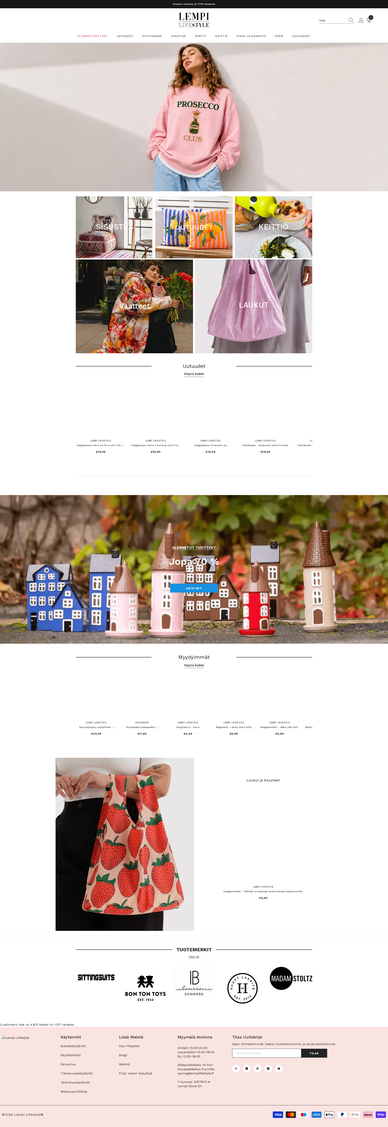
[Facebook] (236, 1068)
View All (194, 956)
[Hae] (336, 20)
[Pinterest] (257, 1068)
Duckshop (142, 722)
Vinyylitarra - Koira (187, 727)
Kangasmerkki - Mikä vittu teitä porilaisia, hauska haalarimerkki (279, 727)
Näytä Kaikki (194, 374)
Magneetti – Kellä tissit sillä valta (233, 727)
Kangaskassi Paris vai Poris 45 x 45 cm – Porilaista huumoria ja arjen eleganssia (101, 446)
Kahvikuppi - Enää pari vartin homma (265, 445)
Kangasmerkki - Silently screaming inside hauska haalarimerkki (263, 891)
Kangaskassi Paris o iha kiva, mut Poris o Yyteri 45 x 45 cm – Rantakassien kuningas (155, 446)
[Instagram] (247, 1068)
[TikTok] (268, 1068)
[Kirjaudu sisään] (361, 20)
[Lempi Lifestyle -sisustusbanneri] (194, 984)
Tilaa (314, 1053)
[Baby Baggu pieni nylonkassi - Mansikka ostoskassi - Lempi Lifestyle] (125, 844)
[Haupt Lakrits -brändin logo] (242, 989)
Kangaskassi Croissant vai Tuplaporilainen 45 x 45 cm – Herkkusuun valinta (210, 446)
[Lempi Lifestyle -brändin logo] (97, 979)
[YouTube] (279, 1068)
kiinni (310, 194)
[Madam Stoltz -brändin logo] (291, 979)
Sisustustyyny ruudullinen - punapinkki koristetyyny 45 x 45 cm (96, 727)
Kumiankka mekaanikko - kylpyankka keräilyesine (142, 727)
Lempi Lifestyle (101, 440)
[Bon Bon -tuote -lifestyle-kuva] (145, 989)
